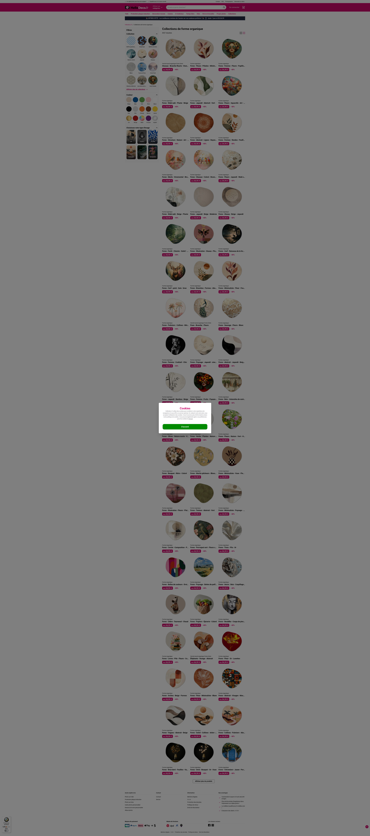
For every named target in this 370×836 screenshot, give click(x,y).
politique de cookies (173, 417)
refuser (191, 419)
